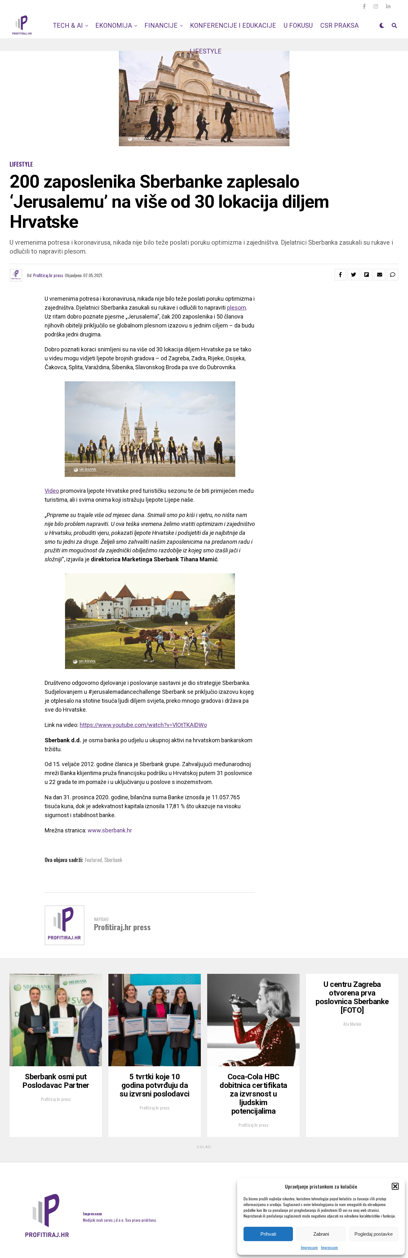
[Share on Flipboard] (366, 274)
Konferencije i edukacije (233, 25)
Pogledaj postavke (373, 1234)
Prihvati (268, 1234)
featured (93, 859)
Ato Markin (352, 1023)
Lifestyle (206, 51)
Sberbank (113, 859)
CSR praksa (339, 25)
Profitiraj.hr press (48, 275)
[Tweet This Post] (353, 274)
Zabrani (321, 1234)
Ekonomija (113, 25)
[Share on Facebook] (340, 274)
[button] (395, 1186)
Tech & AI (68, 25)
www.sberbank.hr (110, 830)
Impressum (309, 1247)
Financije (161, 25)
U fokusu (298, 25)
